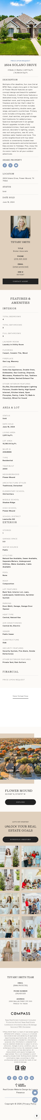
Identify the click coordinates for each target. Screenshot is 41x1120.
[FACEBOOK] (9, 1078)
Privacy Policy (29, 1104)
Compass (24, 1034)
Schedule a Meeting (20, 839)
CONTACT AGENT (20, 281)
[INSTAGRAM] (15, 1078)
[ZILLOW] (26, 1078)
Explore (20, 802)
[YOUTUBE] (20, 1078)
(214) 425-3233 (20, 259)
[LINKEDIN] (32, 1078)
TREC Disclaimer (24, 1027)
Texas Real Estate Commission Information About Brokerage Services (20, 1024)
